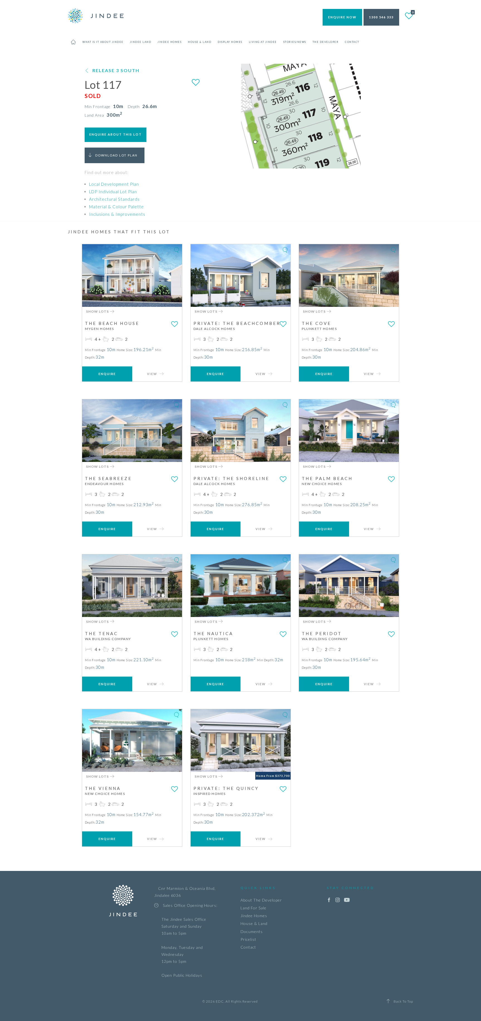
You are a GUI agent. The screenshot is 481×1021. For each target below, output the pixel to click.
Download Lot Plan (116, 155)
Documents (251, 931)
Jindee (96, 15)
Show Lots (98, 311)
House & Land (254, 923)
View (152, 374)
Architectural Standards (114, 199)
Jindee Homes (253, 915)
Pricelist (248, 939)
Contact (248, 947)
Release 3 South (115, 70)
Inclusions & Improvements (117, 214)
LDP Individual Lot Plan (113, 191)
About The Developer (261, 900)
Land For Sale (253, 907)
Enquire (107, 374)
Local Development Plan (114, 184)
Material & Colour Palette (116, 206)
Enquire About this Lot (115, 134)
